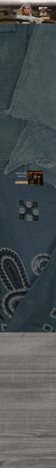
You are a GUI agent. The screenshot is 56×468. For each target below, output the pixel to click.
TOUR (18, 3)
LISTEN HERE (21, 182)
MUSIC (16, 3)
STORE (39, 3)
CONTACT (41, 3)
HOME (14, 3)
